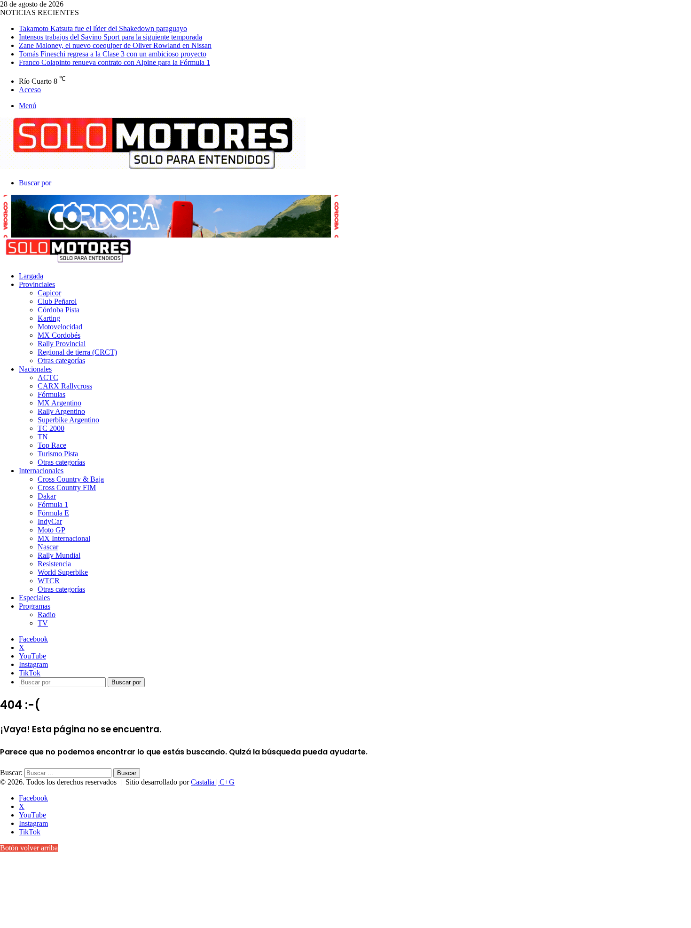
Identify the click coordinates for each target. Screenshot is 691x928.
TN (43, 437)
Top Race (52, 445)
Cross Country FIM (67, 488)
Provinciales (37, 284)
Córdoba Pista (58, 310)
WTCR (49, 581)
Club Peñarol (57, 301)
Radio (46, 615)
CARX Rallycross (65, 386)
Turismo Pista (58, 454)
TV (43, 623)
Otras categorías (61, 361)
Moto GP (51, 530)
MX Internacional (64, 538)
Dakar (47, 496)
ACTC (48, 377)
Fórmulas (51, 394)
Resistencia (54, 564)
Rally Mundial (59, 555)
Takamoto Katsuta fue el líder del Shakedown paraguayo (103, 28)
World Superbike (63, 572)
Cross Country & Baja (71, 479)
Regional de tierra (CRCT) (77, 352)
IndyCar (50, 521)
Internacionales (41, 471)
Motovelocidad (60, 327)
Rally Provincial (62, 344)
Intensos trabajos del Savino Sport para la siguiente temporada (110, 37)
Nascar (48, 547)
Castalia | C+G (213, 782)
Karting (49, 318)
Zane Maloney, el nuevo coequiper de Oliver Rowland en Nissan (115, 45)
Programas (34, 606)
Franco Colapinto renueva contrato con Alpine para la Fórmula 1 (114, 62)
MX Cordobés (59, 335)
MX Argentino (59, 403)
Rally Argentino (61, 411)
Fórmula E (53, 513)
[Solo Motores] (153, 167)
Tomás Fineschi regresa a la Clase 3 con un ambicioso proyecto (112, 54)
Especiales (34, 598)
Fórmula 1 (53, 504)
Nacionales (35, 369)
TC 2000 (51, 428)
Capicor (49, 293)
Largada (31, 276)
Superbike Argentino (68, 420)
